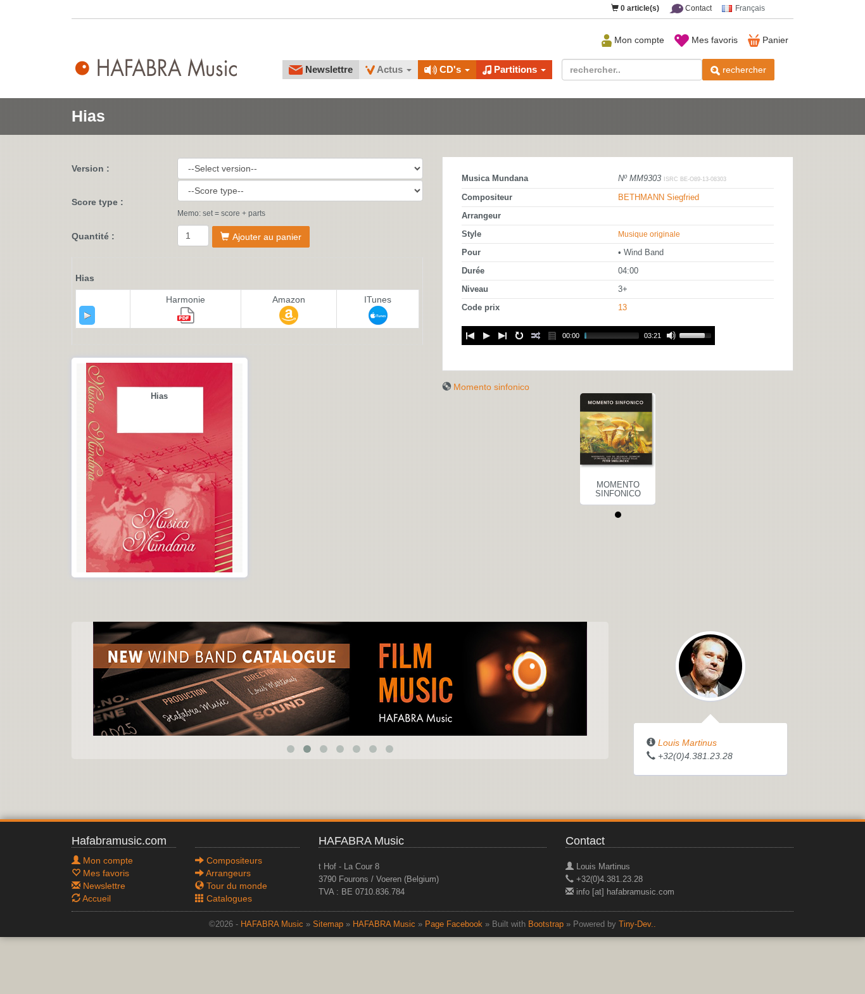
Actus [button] (390, 69)
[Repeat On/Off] (519, 335)
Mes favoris (713, 40)
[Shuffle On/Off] (536, 335)
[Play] (87, 315)
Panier (774, 40)
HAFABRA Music (272, 924)
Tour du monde (235, 886)
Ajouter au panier (266, 237)
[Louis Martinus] (710, 665)
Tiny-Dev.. (637, 924)
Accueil (95, 898)
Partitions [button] (515, 69)
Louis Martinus (687, 743)
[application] (87, 315)
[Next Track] (503, 335)
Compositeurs (233, 860)
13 (622, 307)
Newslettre (328, 69)
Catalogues (228, 898)
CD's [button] (450, 69)
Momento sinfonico (491, 387)
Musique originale (649, 234)
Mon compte (638, 40)
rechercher (743, 70)
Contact (697, 8)
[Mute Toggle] (671, 335)
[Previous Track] (470, 335)
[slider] (697, 334)
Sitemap (328, 924)
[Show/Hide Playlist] (552, 335)
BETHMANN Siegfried (658, 197)
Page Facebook (454, 924)
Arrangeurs (227, 873)
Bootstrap (546, 924)
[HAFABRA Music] (289, 678)
